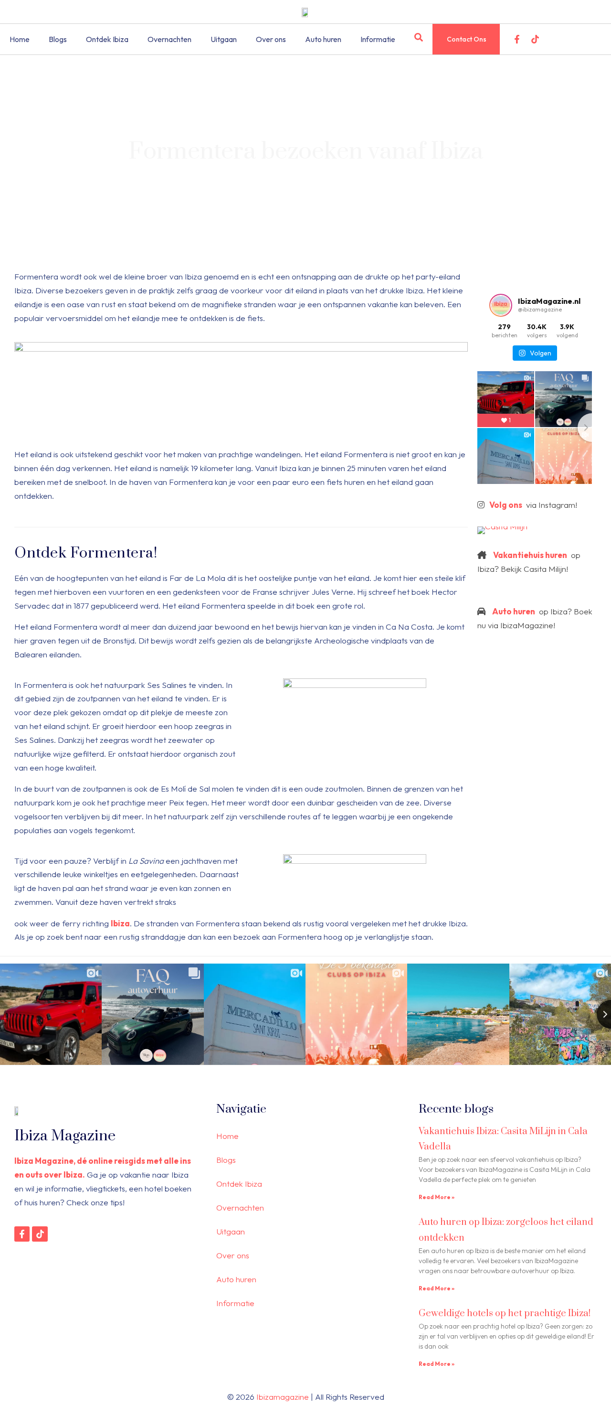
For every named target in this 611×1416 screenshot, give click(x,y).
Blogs (58, 39)
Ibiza (120, 923)
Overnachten (169, 39)
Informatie (377, 39)
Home (20, 39)
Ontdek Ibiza (107, 39)
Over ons (271, 39)
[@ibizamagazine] (500, 305)
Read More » (436, 1197)
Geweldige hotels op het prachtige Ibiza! (504, 1313)
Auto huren (323, 39)
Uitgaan (224, 39)
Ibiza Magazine (65, 1135)
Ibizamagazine (282, 1397)
